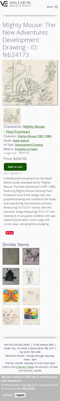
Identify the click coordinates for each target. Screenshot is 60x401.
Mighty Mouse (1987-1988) (35, 136)
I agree (20, 395)
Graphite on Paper (26, 149)
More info (28, 388)
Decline (7, 395)
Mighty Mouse (34, 126)
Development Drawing (29, 145)
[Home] (15, 3)
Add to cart (15, 167)
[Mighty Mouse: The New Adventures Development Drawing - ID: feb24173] (12, 114)
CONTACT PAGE (25, 367)
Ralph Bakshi (21, 140)
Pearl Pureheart (18, 131)
